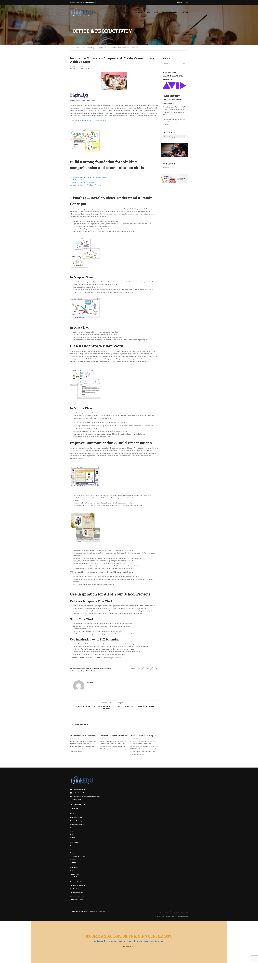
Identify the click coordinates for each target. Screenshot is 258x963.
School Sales (74, 842)
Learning (96, 668)
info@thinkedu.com (90, 2)
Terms (168, 916)
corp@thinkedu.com (80, 789)
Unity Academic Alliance (77, 899)
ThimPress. (92, 911)
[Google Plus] (142, 668)
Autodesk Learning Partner (77, 885)
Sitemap (174, 916)
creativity (82, 668)
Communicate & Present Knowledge (82, 182)
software (73, 671)
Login (186, 2)
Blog (71, 831)
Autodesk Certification (76, 889)
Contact (185, 12)
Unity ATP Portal (74, 874)
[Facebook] (138, 668)
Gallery (72, 853)
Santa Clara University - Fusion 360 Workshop (135, 706)
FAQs (71, 849)
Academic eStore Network (77, 824)
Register (179, 2)
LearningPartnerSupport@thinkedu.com (87, 797)
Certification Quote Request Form (114, 736)
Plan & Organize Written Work (79, 180)
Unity (156, 12)
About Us (73, 814)
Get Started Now (129, 946)
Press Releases (74, 828)
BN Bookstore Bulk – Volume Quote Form (84, 736)
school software (105, 668)
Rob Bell (73, 68)
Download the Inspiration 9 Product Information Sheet (88, 120)
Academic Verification (76, 817)
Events (72, 846)
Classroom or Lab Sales (77, 896)
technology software (84, 671)
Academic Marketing (76, 821)
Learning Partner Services (77, 856)
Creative (76, 668)
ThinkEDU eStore (183, 916)
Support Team (74, 867)
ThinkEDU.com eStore (76, 860)
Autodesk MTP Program (77, 892)
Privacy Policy (160, 916)
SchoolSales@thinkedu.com (83, 793)
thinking (93, 671)
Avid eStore (166, 168)
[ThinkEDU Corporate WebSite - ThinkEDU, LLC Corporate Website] (82, 13)
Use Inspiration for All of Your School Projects (85, 185)
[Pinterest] (151, 668)
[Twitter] (147, 668)
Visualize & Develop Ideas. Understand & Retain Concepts (89, 177)
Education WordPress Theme (78, 911)
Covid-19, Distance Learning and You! (144, 736)
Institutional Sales (169, 12)
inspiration (89, 668)
